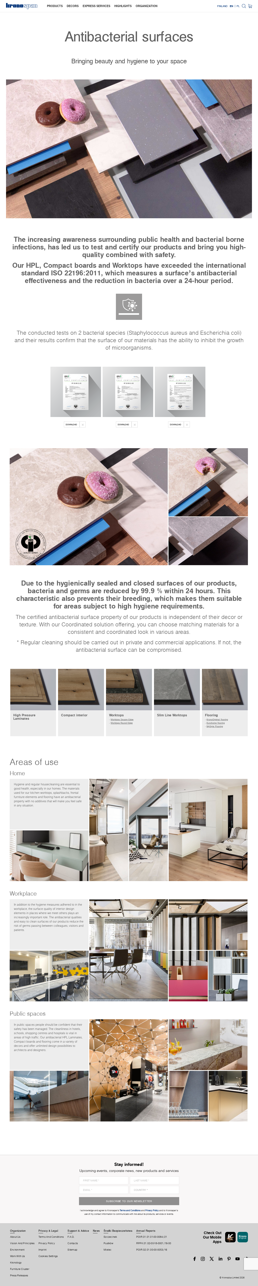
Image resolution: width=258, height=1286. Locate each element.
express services (96, 6)
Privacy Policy (46, 1243)
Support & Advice (78, 1231)
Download (71, 424)
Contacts (73, 1243)
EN (231, 6)
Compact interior (74, 715)
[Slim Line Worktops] (177, 689)
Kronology (16, 1262)
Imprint (42, 1249)
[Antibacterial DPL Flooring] (180, 392)
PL (238, 6)
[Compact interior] (81, 689)
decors (73, 6)
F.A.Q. (71, 1237)
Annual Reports (145, 1231)
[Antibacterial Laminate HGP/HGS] (128, 392)
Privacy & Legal (48, 1231)
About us (15, 1237)
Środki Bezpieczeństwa (118, 1231)
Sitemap (72, 1249)
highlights (123, 6)
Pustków (108, 1243)
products (55, 6)
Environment (17, 1249)
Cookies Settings (48, 1256)
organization (146, 6)
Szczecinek (110, 1237)
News (96, 1231)
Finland (222, 6)
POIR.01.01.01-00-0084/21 (151, 1237)
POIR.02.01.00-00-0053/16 (151, 1249)
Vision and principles (22, 1243)
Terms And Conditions (51, 1237)
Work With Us (17, 1256)
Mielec (107, 1249)
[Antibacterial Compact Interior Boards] (75, 392)
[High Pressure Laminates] (33, 689)
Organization (18, 1231)
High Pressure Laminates (24, 717)
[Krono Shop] (250, 6)
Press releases (19, 1275)
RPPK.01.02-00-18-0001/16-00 (153, 1243)
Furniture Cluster (19, 1269)
